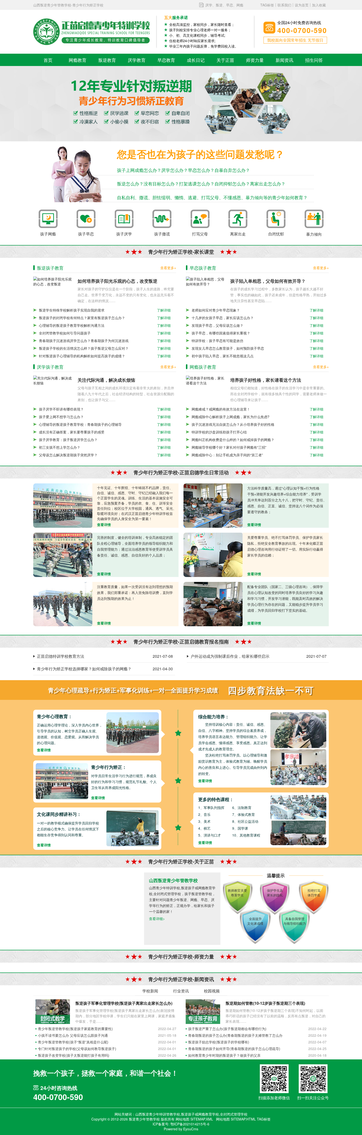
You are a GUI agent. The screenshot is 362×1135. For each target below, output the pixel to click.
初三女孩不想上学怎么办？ (59, 447)
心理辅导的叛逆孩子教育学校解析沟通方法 (71, 325)
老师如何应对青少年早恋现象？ (216, 310)
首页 (48, 60)
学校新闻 (150, 991)
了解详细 (164, 310)
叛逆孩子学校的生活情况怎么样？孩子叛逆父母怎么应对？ (84, 348)
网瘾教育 (77, 60)
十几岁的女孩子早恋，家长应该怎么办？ (223, 317)
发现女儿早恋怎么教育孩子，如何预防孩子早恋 (228, 348)
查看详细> (157, 919)
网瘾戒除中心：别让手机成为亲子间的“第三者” (227, 454)
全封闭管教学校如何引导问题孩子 (65, 332)
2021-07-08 (163, 656)
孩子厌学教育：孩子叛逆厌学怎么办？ (68, 439)
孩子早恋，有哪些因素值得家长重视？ (221, 332)
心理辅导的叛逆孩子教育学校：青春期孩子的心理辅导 (80, 424)
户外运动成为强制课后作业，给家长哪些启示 (230, 656)
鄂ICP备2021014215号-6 (189, 1123)
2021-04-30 (163, 669)
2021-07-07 (316, 656)
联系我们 (284, 4)
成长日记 (196, 60)
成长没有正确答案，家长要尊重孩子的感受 (71, 431)
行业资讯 (181, 991)
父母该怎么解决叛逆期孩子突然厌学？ (68, 454)
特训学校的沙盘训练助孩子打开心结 (219, 431)
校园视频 (212, 991)
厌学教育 (137, 60)
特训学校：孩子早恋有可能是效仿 (217, 340)
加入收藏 (319, 4)
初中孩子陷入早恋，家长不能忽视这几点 (223, 355)
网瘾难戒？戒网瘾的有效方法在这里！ (221, 409)
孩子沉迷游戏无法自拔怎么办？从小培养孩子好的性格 (233, 424)
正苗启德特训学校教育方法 (60, 656)
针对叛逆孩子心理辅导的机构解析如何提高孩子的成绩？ (82, 355)
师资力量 (255, 60)
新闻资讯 (284, 60)
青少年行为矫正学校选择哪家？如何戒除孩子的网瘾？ (84, 669)
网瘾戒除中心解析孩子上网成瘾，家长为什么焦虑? (230, 416)
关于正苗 (225, 60)
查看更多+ (168, 267)
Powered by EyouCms (181, 1128)
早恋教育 (166, 60)
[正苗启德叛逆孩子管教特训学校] (91, 31)
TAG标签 (267, 4)
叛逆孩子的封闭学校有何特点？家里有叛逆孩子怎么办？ (82, 317)
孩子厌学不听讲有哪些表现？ (61, 409)
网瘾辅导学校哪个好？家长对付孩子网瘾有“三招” (229, 447)
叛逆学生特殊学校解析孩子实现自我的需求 (71, 310)
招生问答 (314, 60)
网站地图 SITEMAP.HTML (236, 1119)
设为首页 (302, 4)
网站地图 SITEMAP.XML (194, 1119)
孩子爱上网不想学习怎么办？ (61, 416)
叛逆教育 (107, 60)
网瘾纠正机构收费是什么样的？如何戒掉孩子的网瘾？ (233, 439)
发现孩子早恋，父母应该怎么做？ (217, 325)
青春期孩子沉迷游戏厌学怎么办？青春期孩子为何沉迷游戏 (84, 340)
